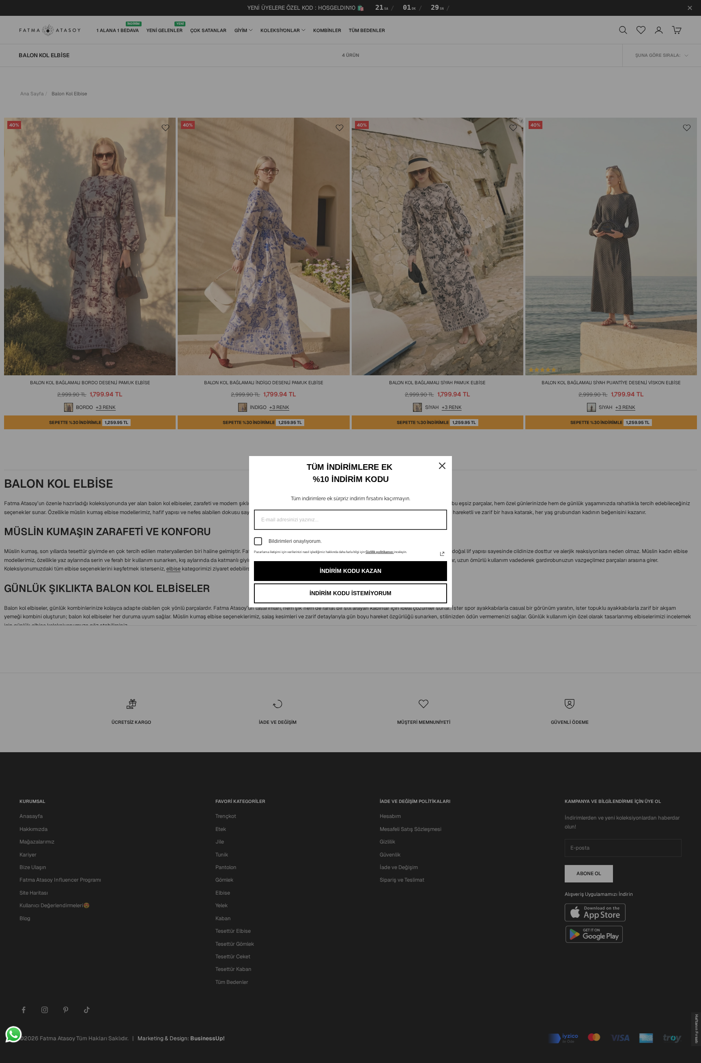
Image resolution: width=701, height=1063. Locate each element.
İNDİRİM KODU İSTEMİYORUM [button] (350, 593)
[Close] (442, 466)
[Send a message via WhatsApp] (13, 1034)
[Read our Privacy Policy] (442, 554)
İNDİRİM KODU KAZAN (350, 571)
